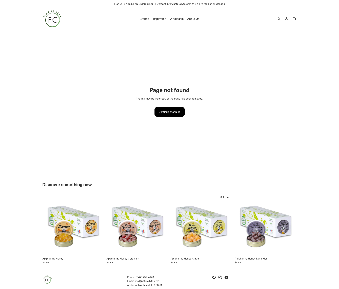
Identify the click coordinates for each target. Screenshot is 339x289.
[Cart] (294, 19)
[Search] (279, 19)
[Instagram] (220, 277)
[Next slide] (99, 224)
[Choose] (99, 250)
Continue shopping (169, 111)
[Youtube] (226, 277)
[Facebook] (214, 277)
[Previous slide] (47, 224)
